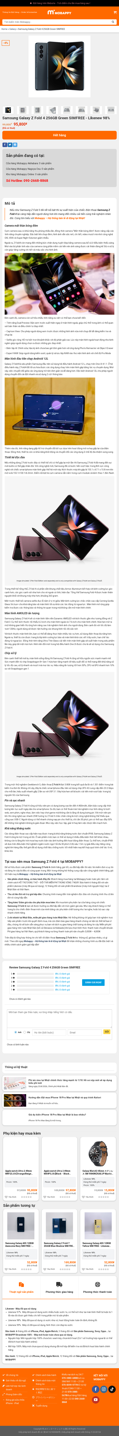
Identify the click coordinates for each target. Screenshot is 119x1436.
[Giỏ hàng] (115, 12)
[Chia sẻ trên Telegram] (15, 145)
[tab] (21, 1287)
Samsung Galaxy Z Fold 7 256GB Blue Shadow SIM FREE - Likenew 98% (59, 1244)
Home (4, 29)
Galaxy (12, 29)
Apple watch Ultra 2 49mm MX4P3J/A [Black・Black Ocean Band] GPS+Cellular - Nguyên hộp (58, 1172)
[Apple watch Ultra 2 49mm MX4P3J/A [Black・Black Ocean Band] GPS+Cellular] (59, 1153)
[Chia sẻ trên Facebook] (4, 145)
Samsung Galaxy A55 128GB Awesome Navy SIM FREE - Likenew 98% (19, 1244)
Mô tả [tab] (10, 203)
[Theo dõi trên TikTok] (112, 1389)
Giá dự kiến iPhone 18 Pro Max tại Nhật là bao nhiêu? (57, 1114)
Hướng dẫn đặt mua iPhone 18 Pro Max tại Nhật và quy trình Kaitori (65, 1097)
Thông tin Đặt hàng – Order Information (19, 12)
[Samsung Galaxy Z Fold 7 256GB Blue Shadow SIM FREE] (59, 1225)
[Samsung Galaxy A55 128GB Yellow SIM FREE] (98, 1225)
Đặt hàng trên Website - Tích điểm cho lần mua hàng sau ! (61, 3)
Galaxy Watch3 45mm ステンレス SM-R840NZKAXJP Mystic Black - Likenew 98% (97, 1172)
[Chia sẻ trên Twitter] (10, 145)
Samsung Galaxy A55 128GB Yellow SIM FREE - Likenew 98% (96, 1244)
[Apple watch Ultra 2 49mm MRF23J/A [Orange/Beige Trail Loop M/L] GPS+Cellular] (21, 1153)
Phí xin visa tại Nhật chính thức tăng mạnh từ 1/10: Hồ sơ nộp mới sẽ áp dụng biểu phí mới (70, 1082)
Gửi (107, 1032)
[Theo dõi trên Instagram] (104, 1389)
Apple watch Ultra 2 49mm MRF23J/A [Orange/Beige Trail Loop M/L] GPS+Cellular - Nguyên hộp (20, 1172)
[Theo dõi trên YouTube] (95, 1400)
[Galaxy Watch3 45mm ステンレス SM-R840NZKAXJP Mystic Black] (98, 1153)
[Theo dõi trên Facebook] (95, 1389)
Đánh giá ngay (93, 982)
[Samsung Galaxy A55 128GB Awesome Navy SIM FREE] (21, 1225)
